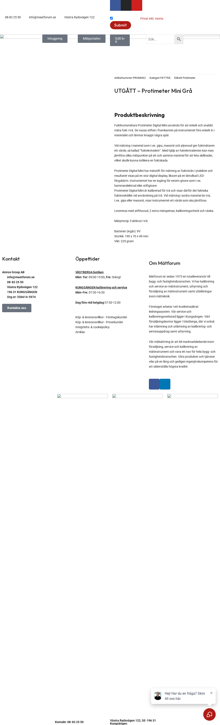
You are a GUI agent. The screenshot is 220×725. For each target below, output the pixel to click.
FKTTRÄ (165, 77)
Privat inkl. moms (151, 18)
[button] (201, 35)
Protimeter (189, 77)
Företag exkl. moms (126, 18)
